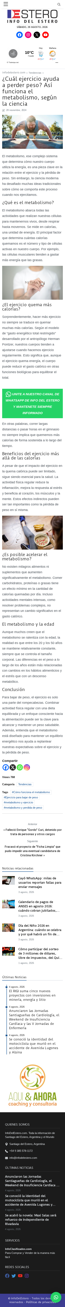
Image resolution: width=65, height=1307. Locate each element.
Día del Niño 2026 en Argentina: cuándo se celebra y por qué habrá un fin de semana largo (39, 930)
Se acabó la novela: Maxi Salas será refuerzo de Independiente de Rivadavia (30, 1219)
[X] (13, 767)
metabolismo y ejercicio (19, 802)
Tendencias (35, 72)
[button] (56, 1297)
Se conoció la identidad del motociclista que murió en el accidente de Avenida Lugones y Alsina (28, 1200)
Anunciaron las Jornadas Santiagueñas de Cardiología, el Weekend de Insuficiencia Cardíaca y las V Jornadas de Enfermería (31, 1181)
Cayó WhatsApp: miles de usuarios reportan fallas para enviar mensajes (39, 882)
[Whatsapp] (20, 767)
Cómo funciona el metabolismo (31, 792)
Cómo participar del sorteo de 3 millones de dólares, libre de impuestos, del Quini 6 (40, 953)
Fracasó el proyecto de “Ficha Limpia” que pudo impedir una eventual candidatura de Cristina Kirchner (32, 851)
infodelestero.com (13, 72)
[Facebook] (6, 767)
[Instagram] (27, 767)
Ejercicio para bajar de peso (21, 797)
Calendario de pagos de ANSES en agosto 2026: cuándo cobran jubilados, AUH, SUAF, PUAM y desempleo (37, 906)
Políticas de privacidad (41, 1302)
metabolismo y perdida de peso (23, 807)
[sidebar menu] (6, 4)
